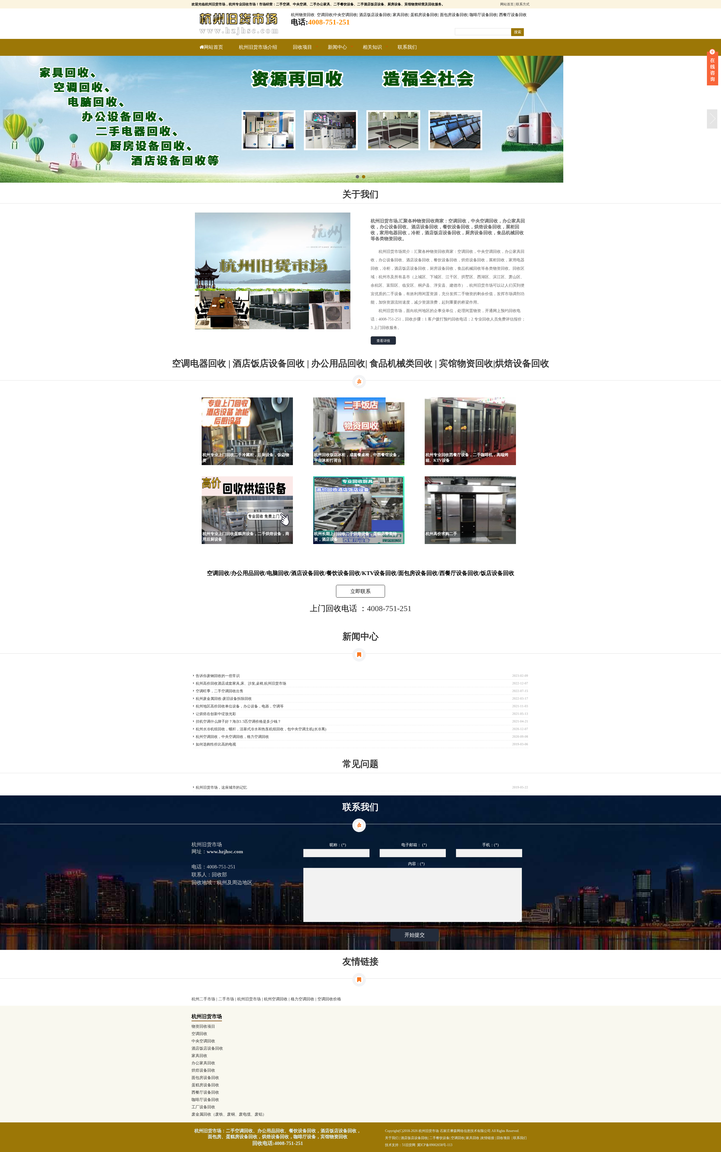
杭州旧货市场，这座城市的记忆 (221, 787)
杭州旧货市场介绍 (258, 47)
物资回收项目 (203, 1026)
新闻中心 (333, 50)
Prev (8, 119)
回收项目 (298, 50)
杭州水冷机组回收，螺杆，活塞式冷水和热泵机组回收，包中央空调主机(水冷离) (261, 729)
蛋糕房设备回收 (424, 15)
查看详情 (383, 341)
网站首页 (507, 4)
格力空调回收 (302, 999)
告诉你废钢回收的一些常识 (218, 676)
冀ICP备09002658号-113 (434, 1145)
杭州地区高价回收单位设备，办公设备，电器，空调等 (240, 706)
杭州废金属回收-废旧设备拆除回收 (224, 698)
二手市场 (226, 999)
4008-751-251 (389, 608)
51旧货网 (408, 1145)
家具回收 (400, 15)
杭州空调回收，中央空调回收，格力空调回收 (232, 737)
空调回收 (325, 15)
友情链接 (487, 1138)
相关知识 (368, 50)
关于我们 (392, 1138)
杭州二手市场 (203, 999)
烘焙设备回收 (203, 1070)
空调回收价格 (329, 999)
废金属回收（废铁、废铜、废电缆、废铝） (229, 1114)
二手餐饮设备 (439, 1138)
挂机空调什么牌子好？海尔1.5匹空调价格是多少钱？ (238, 721)
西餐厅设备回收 (513, 15)
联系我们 (407, 47)
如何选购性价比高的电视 (216, 744)
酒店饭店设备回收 (375, 15)
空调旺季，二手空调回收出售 (219, 691)
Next (712, 119)
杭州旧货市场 (249, 999)
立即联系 (360, 591)
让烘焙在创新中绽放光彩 (216, 714)
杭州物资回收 (303, 15)
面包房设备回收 (454, 15)
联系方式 (522, 4)
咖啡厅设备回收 (483, 15)
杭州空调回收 (276, 999)
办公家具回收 (203, 1063)
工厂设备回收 (203, 1107)
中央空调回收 (345, 15)
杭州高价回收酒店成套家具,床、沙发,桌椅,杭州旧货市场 (241, 683)
